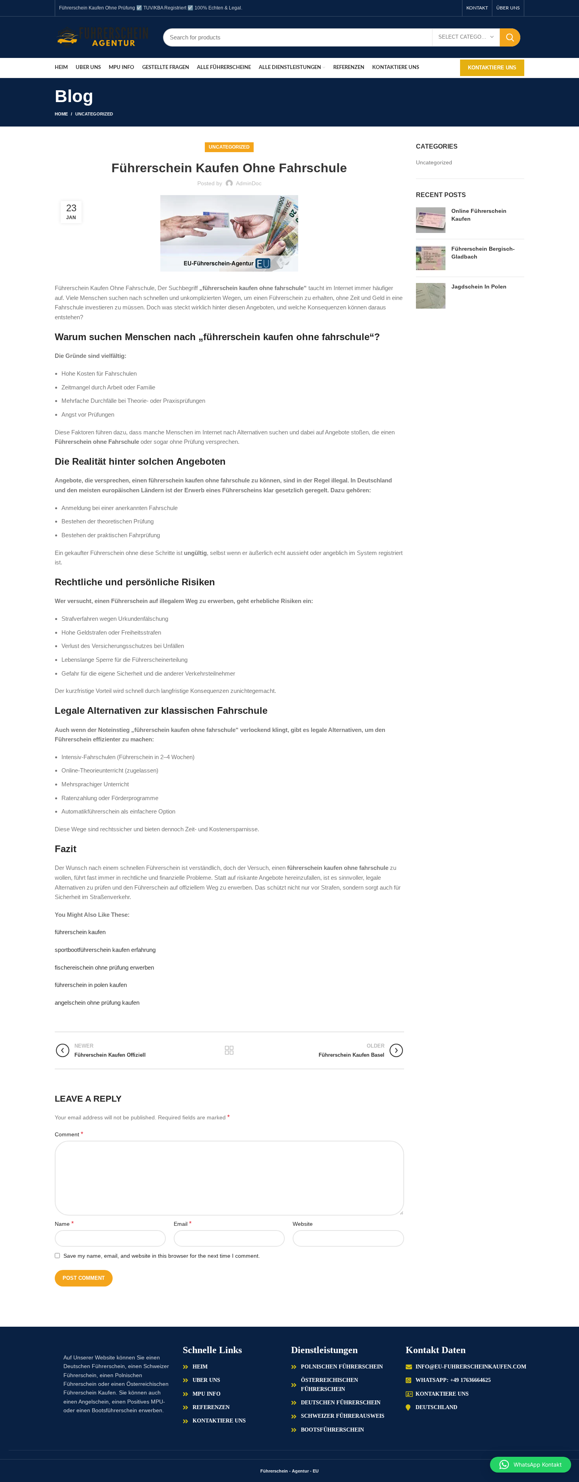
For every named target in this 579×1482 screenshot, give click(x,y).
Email (182, 1223)
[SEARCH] (510, 37)
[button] (530, 1465)
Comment (69, 1134)
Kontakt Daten (436, 1350)
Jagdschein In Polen (479, 286)
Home (61, 114)
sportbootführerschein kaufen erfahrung (105, 949)
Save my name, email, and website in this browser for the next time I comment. (161, 1256)
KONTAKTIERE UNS (492, 68)
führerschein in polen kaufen (91, 984)
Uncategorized (94, 114)
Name (64, 1223)
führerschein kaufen (80, 932)
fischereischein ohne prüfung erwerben (104, 967)
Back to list (229, 1050)
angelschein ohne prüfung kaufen (97, 1002)
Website (303, 1224)
